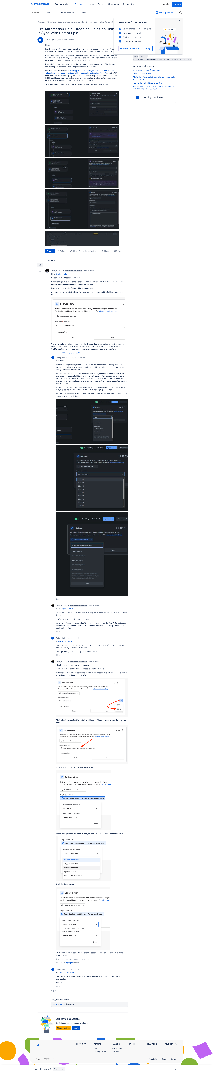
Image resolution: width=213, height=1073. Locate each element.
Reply (53, 991)
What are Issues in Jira (142, 73)
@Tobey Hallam (62, 274)
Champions (113, 4)
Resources (115, 1052)
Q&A (48, 12)
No (62, 1069)
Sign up (177, 4)
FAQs (95, 1048)
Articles (83, 12)
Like (58, 599)
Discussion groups (65, 12)
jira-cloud (143, 56)
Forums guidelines (100, 1052)
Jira (54, 22)
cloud (135, 56)
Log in (166, 4)
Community (61, 4)
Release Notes (129, 4)
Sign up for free (63, 1028)
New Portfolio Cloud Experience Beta (147, 83)
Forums (78, 4)
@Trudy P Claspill (65, 641)
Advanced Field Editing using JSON (65, 353)
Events (101, 4)
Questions (62, 22)
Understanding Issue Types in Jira (146, 70)
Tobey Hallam (50, 40)
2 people (69, 963)
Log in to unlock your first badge (135, 48)
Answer (50, 251)
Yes (55, 1069)
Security (174, 1059)
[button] (82, 107)
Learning (90, 4)
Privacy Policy (153, 1059)
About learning (117, 1048)
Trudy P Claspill (57, 271)
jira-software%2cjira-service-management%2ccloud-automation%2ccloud (162, 59)
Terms (164, 1059)
